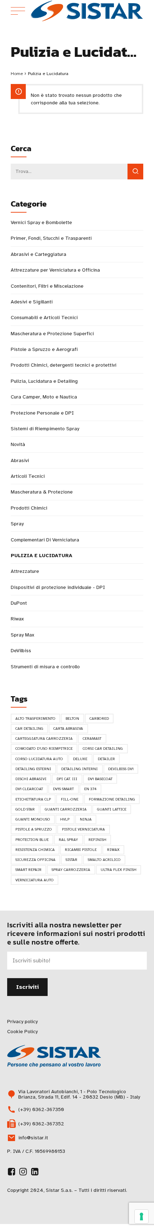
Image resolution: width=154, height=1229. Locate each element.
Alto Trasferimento (35, 718)
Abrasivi (20, 460)
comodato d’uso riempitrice (44, 748)
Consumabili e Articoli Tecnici (44, 317)
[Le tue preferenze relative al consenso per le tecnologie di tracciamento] (141, 1216)
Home (17, 73)
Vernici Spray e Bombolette (41, 222)
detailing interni (79, 769)
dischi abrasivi (31, 779)
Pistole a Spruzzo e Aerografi (44, 349)
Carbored (99, 718)
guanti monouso (32, 819)
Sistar (71, 859)
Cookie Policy (22, 1032)
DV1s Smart (63, 789)
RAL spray (68, 839)
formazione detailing (112, 799)
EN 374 (90, 789)
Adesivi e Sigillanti (32, 302)
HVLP (64, 819)
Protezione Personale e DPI (42, 413)
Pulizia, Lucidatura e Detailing (44, 381)
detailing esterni (33, 769)
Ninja (86, 819)
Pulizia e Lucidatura (41, 555)
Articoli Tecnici (28, 476)
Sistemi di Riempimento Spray (45, 429)
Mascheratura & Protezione (42, 492)
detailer (106, 759)
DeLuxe (80, 759)
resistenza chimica (35, 849)
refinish (97, 839)
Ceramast (92, 738)
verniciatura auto (34, 880)
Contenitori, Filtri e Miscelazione (47, 286)
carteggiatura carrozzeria (44, 738)
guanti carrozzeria (66, 809)
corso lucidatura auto (39, 759)
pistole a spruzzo (33, 829)
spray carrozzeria (71, 869)
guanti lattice (111, 809)
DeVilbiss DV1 (121, 769)
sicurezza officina (35, 859)
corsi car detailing (103, 748)
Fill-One (69, 799)
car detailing (29, 728)
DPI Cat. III (67, 779)
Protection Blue (32, 839)
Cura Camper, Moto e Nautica (44, 397)
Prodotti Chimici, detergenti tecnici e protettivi (63, 365)
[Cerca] (135, 171)
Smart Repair (28, 869)
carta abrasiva (68, 728)
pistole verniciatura (83, 829)
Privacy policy (22, 1022)
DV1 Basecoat (100, 779)
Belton (72, 718)
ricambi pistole (81, 849)
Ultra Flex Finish (118, 869)
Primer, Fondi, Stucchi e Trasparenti (51, 238)
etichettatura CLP (33, 799)
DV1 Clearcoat (29, 789)
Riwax (17, 619)
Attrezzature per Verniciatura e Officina (55, 270)
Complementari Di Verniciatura (45, 540)
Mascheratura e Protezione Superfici (52, 334)
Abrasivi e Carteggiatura (38, 254)
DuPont (19, 603)
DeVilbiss (21, 651)
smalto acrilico (104, 859)
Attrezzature (25, 571)
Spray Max (22, 635)
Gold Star (25, 809)
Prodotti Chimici (29, 508)
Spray (17, 524)
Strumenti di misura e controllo (45, 667)
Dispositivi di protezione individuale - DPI (58, 587)
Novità (18, 444)
